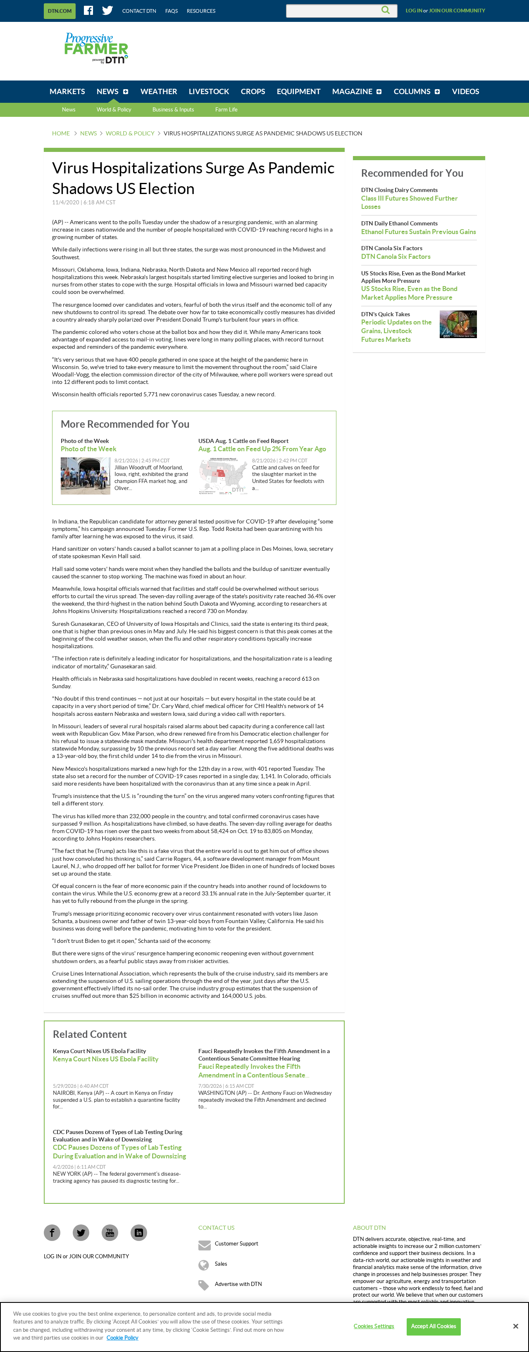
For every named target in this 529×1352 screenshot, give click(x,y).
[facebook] (52, 1232)
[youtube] (110, 1232)
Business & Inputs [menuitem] (173, 110)
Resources (201, 11)
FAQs (171, 11)
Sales (221, 1264)
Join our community (457, 10)
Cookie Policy (122, 1338)
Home (61, 134)
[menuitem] (67, 92)
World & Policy (130, 134)
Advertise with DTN (238, 1284)
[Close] (516, 1326)
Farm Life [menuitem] (226, 110)
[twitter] (81, 1232)
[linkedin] (139, 1232)
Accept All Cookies (433, 1327)
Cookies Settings (374, 1327)
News (69, 110)
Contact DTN (139, 11)
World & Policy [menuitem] (114, 110)
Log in (414, 10)
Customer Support (236, 1244)
